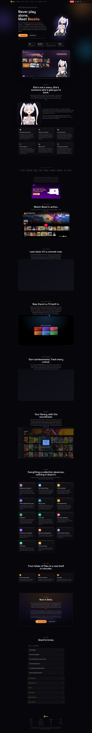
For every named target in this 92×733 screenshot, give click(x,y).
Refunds (61, 723)
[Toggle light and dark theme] (80, 2)
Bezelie (18, 1)
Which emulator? (41, 723)
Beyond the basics (32, 697)
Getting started (32, 678)
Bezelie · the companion (34, 645)
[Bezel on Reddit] (78, 2)
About (31, 722)
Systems (26, 1)
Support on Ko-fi (52, 621)
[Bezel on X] (75, 2)
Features (22, 1)
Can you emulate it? (41, 722)
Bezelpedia (40, 1)
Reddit (51, 722)
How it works (32, 1)
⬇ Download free (23, 35)
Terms (61, 720)
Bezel (14, 1)
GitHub (45, 1)
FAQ (36, 1)
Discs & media (31, 692)
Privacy (61, 722)
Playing (30, 687)
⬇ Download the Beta (41, 621)
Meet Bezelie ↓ (33, 35)
